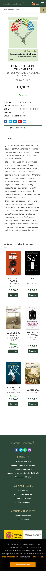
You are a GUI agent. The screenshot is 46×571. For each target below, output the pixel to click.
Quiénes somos (23, 519)
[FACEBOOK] (16, 450)
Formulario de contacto (23, 469)
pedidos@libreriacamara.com (23, 465)
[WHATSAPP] (25, 450)
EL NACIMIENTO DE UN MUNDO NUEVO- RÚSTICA (32, 388)
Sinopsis (12, 138)
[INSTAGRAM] (29, 450)
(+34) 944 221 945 (23, 461)
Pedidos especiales (23, 515)
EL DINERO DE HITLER (13, 334)
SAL (32, 278)
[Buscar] (43, 10)
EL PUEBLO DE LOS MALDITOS (13, 388)
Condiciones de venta (23, 494)
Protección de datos (23, 498)
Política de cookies (23, 502)
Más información (10, 556)
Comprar (13, 295)
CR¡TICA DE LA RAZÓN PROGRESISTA (13, 279)
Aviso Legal (23, 490)
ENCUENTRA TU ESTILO (33, 333)
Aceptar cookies (23, 564)
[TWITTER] (21, 450)
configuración (36, 556)
